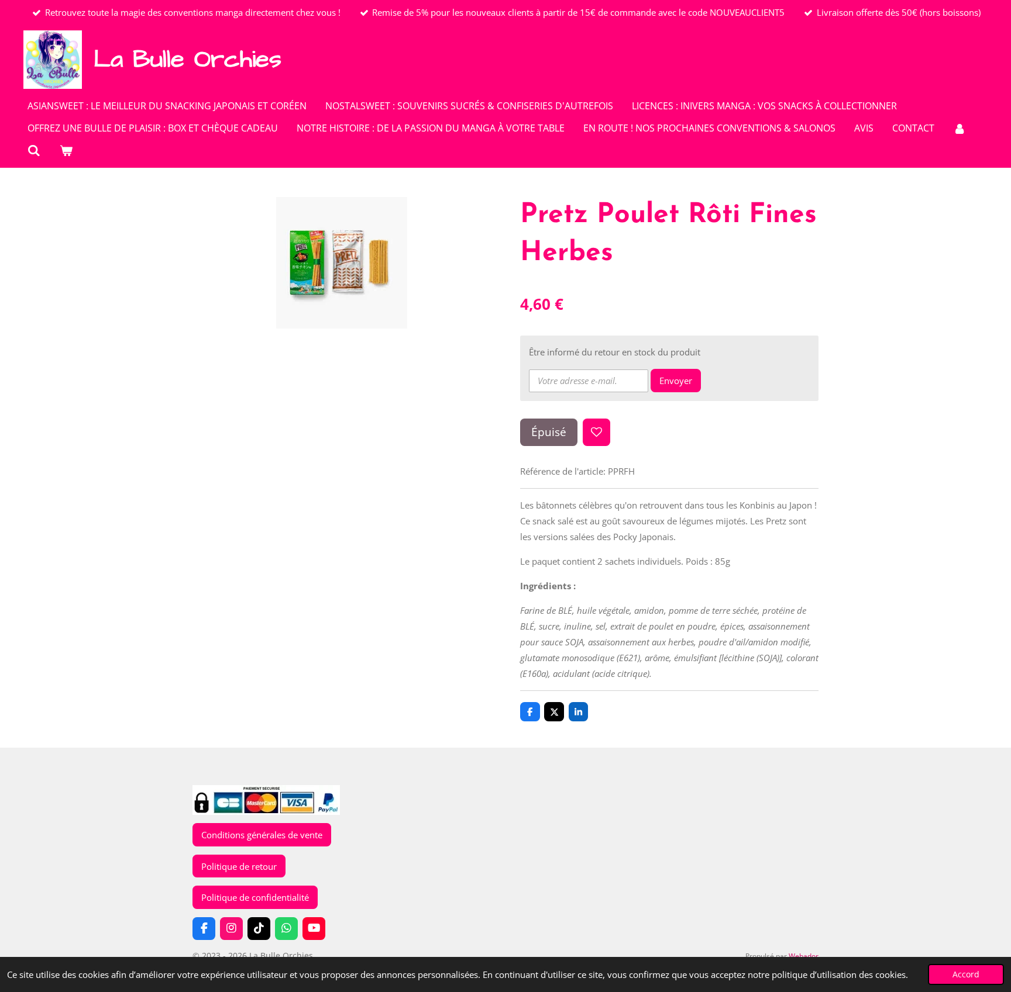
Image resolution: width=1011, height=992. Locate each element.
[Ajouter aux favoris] (596, 432)
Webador (804, 956)
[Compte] (959, 128)
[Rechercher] (34, 150)
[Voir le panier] (65, 150)
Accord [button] (965, 974)
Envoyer (675, 380)
